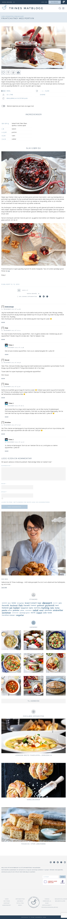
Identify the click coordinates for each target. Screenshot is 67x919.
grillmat (40, 605)
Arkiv (20, 905)
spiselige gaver (19, 16)
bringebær (20, 603)
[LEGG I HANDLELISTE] (13, 73)
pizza (10, 610)
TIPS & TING (20, 903)
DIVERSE (42, 94)
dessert (47, 603)
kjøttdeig (37, 608)
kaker (16, 608)
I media (46, 899)
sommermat (15, 612)
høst (57, 605)
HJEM (7, 899)
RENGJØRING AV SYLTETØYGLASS (17, 98)
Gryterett (49, 605)
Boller (14, 603)
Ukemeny (20, 901)
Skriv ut (25, 290)
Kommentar (6, 465)
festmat (14, 605)
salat (35, 610)
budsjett (33, 603)
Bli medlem (54, 2)
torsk (50, 613)
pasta (4, 610)
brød (27, 603)
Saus (41, 610)
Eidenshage (9, 307)
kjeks (31, 608)
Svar (3, 322)
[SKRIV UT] (18, 73)
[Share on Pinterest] (47, 296)
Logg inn (44, 2)
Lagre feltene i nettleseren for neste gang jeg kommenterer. (25, 502)
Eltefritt (55, 603)
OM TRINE (7, 901)
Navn (3, 483)
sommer (6, 613)
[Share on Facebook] (40, 296)
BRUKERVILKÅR (60, 901)
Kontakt (7, 903)
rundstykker (28, 610)
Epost (4, 491)
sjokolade (48, 610)
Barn (9, 603)
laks (52, 608)
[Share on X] (43, 296)
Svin (45, 613)
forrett (27, 605)
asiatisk (4, 603)
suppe (39, 613)
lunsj (57, 608)
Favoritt (5, 605)
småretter (58, 610)
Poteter (16, 610)
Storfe (33, 613)
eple (60, 603)
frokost (33, 605)
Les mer (4, 587)
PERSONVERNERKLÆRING (50, 907)
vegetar (20, 615)
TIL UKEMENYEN (33, 701)
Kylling (45, 608)
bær (39, 603)
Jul (11, 608)
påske (22, 610)
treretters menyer (8, 615)
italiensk (5, 608)
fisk (20, 605)
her (9, 271)
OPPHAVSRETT (47, 905)
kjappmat (24, 608)
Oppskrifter (9, 16)
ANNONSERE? (6, 905)
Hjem (3, 16)
